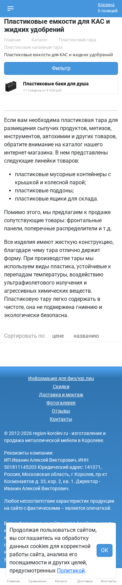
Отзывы (61, 411)
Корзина (106, 4)
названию (86, 336)
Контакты (61, 419)
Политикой (71, 570)
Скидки (61, 386)
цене (58, 336)
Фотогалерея (61, 402)
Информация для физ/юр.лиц (61, 378)
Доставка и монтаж (61, 394)
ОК (104, 550)
